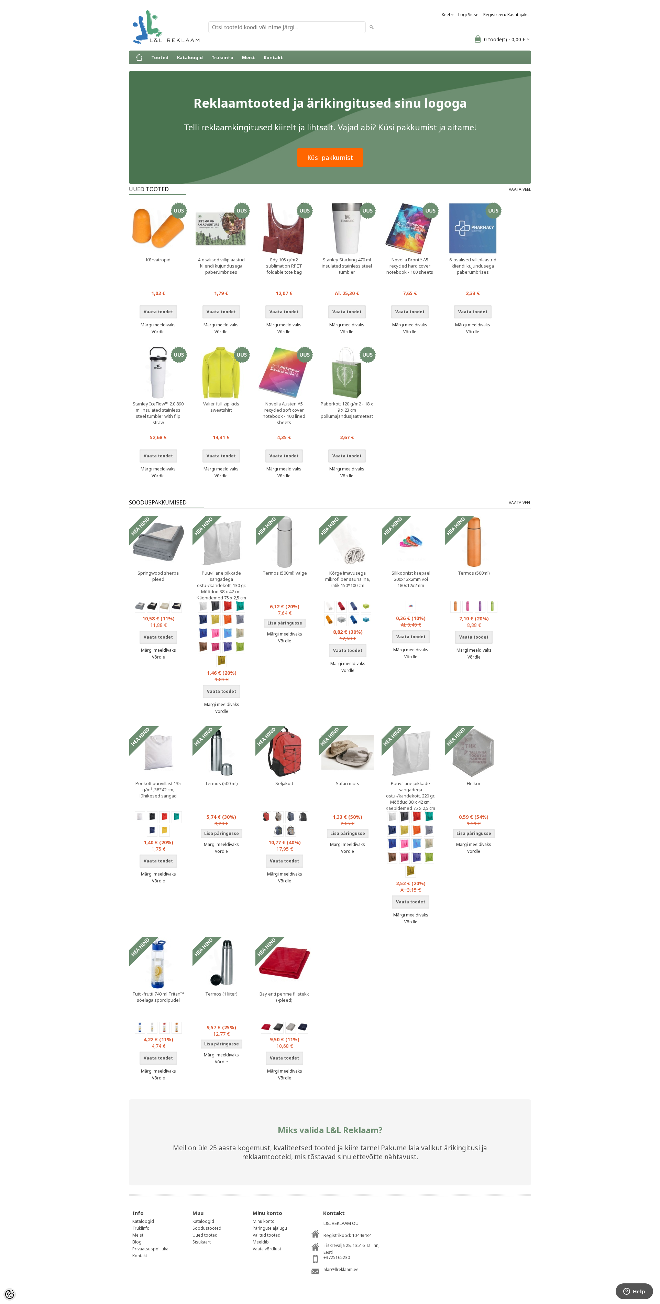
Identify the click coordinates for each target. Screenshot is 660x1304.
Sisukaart (201, 1242)
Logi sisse (468, 15)
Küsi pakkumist (330, 157)
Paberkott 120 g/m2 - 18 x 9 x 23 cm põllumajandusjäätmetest (347, 410)
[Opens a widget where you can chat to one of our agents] (634, 1292)
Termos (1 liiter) (221, 994)
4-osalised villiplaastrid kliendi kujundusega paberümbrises (221, 266)
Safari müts (347, 783)
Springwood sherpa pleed (158, 576)
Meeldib (261, 1242)
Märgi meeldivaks (158, 325)
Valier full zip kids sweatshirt (221, 407)
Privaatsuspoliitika (150, 1249)
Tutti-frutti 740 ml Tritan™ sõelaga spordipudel (158, 997)
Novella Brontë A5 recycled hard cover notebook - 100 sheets (409, 266)
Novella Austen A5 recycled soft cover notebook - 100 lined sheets (284, 413)
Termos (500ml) (474, 573)
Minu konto (264, 1221)
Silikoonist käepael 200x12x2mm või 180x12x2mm (411, 579)
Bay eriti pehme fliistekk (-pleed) (284, 997)
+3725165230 (336, 1257)
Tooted (159, 57)
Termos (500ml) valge (285, 573)
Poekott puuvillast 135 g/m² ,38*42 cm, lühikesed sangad (158, 789)
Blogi (137, 1242)
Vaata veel (520, 189)
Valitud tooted (266, 1235)
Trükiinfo (222, 57)
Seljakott (284, 783)
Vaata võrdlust (267, 1249)
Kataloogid (190, 57)
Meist (248, 57)
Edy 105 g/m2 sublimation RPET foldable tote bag (284, 266)
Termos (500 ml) (221, 783)
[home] (139, 57)
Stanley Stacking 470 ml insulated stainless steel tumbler (347, 266)
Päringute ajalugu (270, 1228)
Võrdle (158, 332)
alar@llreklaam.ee (341, 1269)
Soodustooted (206, 1228)
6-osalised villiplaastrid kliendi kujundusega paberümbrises (472, 266)
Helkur (474, 783)
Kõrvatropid (158, 260)
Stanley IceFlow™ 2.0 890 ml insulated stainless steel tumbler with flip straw (158, 413)
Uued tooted (205, 1235)
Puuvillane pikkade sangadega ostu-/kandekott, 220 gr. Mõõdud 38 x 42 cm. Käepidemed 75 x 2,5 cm (410, 795)
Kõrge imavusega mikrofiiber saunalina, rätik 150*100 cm (347, 579)
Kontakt (273, 57)
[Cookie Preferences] (9, 1294)
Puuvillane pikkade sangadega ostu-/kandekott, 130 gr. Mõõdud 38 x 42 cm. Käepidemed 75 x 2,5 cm (221, 585)
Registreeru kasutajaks (506, 15)
